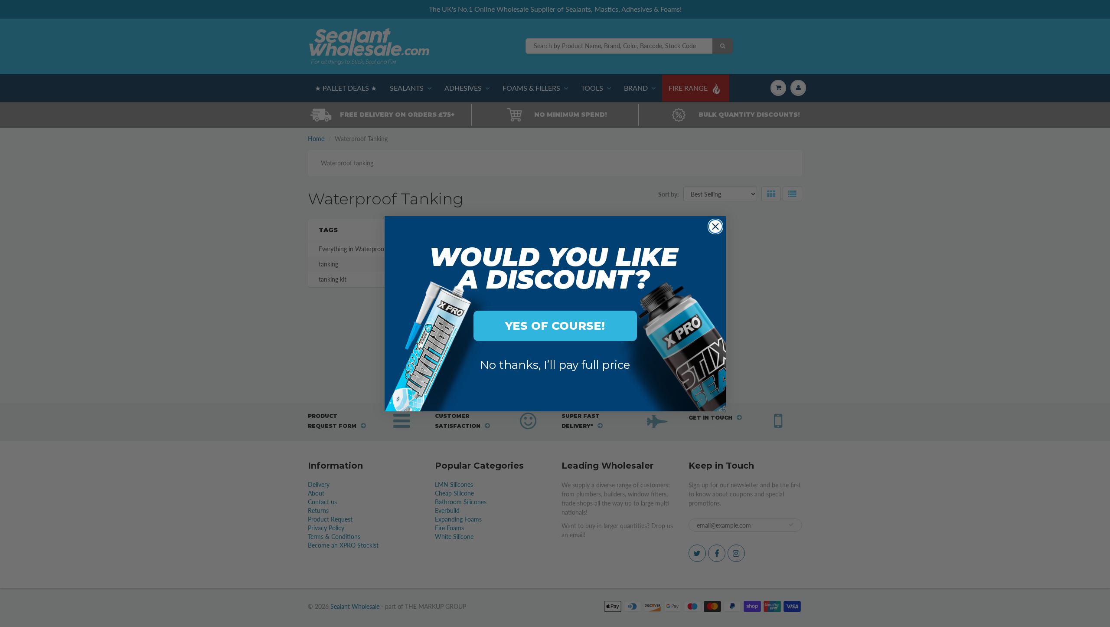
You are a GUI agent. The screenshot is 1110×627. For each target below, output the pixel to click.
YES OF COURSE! (555, 326)
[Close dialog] (715, 226)
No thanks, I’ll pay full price (555, 365)
